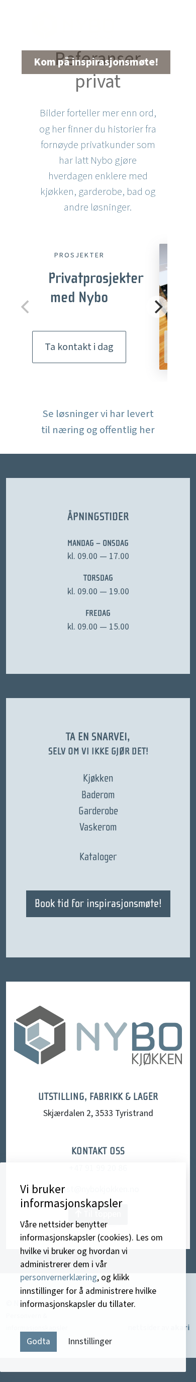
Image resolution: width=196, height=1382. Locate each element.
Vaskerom (98, 827)
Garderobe (98, 811)
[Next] (157, 307)
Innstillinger (90, 1341)
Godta (38, 1341)
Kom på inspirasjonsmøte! (96, 62)
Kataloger (98, 857)
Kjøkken (98, 778)
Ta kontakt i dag (79, 347)
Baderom (98, 795)
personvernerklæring (58, 1277)
